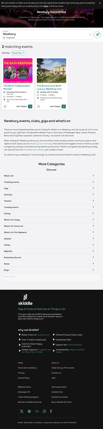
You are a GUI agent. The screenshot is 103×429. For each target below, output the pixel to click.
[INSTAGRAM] (44, 412)
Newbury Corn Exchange (41, 143)
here (46, 6)
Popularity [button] (16, 53)
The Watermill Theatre (33, 149)
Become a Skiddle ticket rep (30, 402)
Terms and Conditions (27, 368)
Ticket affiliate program (28, 397)
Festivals (42, 308)
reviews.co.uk (43, 335)
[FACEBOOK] (51, 412)
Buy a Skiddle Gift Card (61, 402)
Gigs (20, 308)
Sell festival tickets (60, 397)
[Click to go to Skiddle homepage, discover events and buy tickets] (25, 299)
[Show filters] (97, 34)
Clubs (30, 308)
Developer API (24, 392)
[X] (21, 412)
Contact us (56, 373)
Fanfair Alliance (74, 345)
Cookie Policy (24, 378)
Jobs (54, 378)
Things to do (58, 308)
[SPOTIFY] (29, 412)
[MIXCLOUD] (37, 412)
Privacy (21, 373)
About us (55, 363)
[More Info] (5, 106)
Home (20, 363)
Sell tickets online (59, 387)
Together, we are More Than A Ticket (36, 350)
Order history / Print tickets (63, 368)
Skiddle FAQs (57, 392)
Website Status (24, 387)
